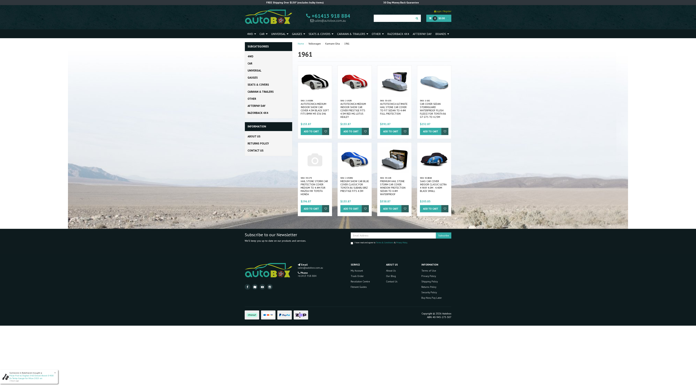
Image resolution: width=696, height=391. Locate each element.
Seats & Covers (320, 34)
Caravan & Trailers (351, 34)
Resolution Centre (360, 281)
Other (377, 34)
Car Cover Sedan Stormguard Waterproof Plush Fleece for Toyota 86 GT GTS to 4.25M (433, 110)
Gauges (297, 34)
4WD (250, 34)
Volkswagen (314, 43)
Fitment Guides (359, 287)
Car (262, 34)
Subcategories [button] (258, 46)
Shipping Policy (429, 281)
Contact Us (256, 150)
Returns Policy (258, 143)
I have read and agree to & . (380, 242)
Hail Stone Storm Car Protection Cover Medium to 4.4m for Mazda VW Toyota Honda (314, 188)
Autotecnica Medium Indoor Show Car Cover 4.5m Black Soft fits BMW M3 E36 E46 (315, 108)
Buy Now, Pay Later (431, 297)
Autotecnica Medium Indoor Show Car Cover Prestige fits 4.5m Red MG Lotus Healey (353, 110)
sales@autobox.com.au (330, 20)
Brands (441, 34)
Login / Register (443, 11)
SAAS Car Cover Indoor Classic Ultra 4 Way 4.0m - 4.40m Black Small (433, 186)
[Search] (417, 18)
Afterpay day (422, 34)
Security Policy (429, 292)
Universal (278, 34)
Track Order (357, 276)
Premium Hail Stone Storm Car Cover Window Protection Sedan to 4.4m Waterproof (392, 188)
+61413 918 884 (330, 15)
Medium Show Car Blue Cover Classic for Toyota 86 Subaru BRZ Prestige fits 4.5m (354, 186)
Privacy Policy (401, 242)
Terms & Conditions (384, 242)
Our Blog (391, 276)
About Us (254, 136)
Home (301, 43)
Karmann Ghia (332, 43)
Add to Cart (311, 131)
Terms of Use (428, 270)
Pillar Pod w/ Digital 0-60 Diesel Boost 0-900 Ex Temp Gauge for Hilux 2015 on (31, 377)
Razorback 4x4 (398, 34)
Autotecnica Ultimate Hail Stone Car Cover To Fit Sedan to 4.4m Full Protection (393, 108)
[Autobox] (268, 16)
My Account (357, 270)
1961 (346, 43)
